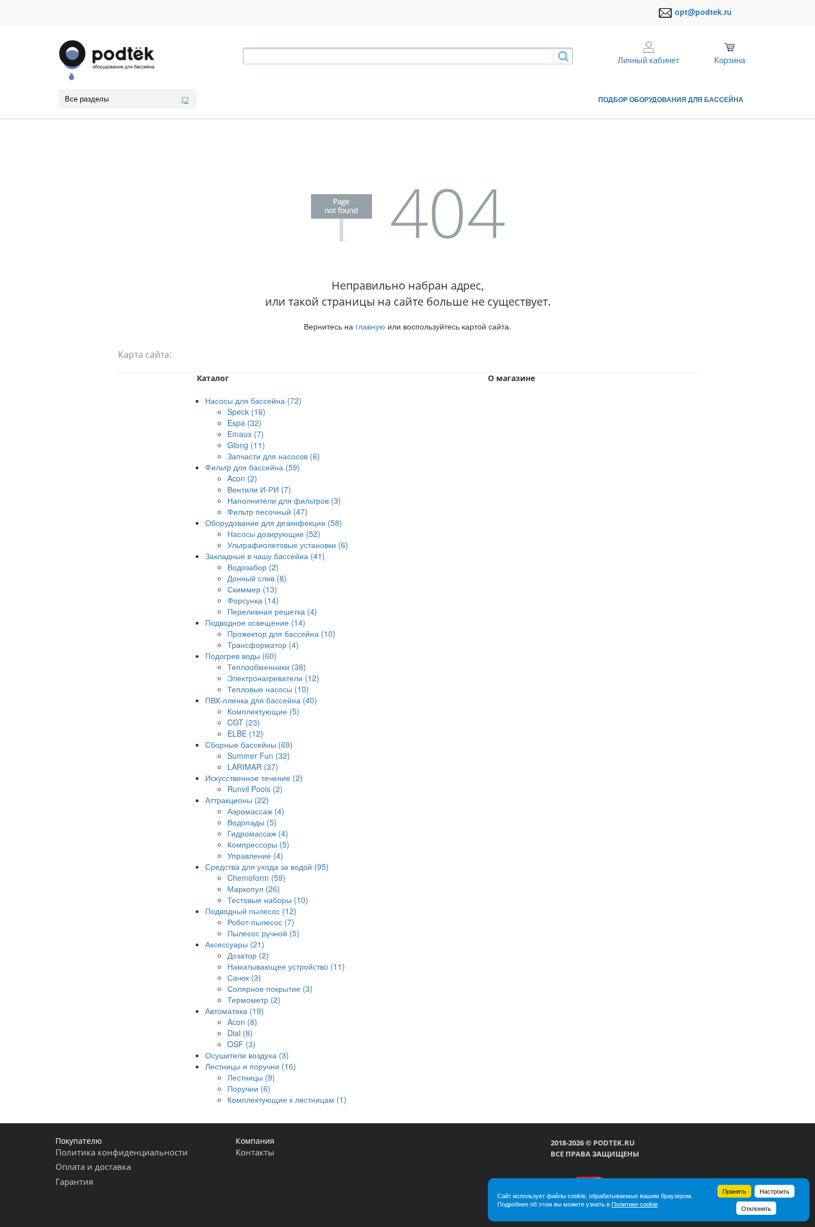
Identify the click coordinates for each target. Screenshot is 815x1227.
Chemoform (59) (256, 877)
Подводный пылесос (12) (251, 910)
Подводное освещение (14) (255, 622)
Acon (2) (242, 478)
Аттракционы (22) (237, 799)
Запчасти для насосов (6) (273, 456)
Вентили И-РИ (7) (259, 489)
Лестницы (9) (251, 1077)
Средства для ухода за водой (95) (267, 866)
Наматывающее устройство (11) (286, 966)
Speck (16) (246, 411)
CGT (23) (243, 722)
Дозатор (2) (248, 955)
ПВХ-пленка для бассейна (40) (261, 700)
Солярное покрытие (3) (270, 988)
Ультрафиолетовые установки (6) (287, 544)
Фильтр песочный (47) (267, 511)
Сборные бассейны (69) (249, 744)
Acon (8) (242, 1021)
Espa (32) (244, 422)
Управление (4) (255, 855)
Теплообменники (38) (266, 666)
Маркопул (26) (253, 888)
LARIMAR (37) (252, 766)
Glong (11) (246, 444)
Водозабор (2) (253, 566)
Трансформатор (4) (263, 644)
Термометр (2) (254, 999)
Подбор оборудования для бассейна (670, 99)
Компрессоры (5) (258, 844)
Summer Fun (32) (258, 755)
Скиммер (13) (252, 589)
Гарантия (74, 1181)
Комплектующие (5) (263, 711)
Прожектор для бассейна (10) (281, 633)
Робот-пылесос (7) (260, 921)
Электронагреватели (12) (273, 677)
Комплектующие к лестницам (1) (287, 1099)
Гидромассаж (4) (257, 833)
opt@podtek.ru (703, 11)
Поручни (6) (249, 1088)
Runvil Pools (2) (255, 788)
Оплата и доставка (93, 1166)
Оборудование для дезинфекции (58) (273, 522)
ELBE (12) (245, 733)
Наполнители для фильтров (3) (284, 500)
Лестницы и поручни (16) (250, 1066)
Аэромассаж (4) (255, 811)
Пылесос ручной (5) (263, 933)
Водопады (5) (252, 822)
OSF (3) (241, 1043)
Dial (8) (240, 1032)
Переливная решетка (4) (272, 611)
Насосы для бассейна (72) (253, 400)
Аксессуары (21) (234, 944)
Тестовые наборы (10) (267, 899)
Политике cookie (635, 1203)
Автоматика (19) (234, 1010)
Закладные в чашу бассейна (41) (265, 555)
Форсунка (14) (253, 600)
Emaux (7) (245, 433)
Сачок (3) (244, 977)
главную (370, 326)
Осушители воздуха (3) (247, 1055)
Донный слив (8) (257, 578)
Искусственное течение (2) (254, 777)
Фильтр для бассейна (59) (252, 467)
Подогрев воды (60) (241, 655)
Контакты (255, 1152)
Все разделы (87, 99)
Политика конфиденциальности (121, 1152)
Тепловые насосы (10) (268, 688)
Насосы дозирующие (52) (273, 533)
